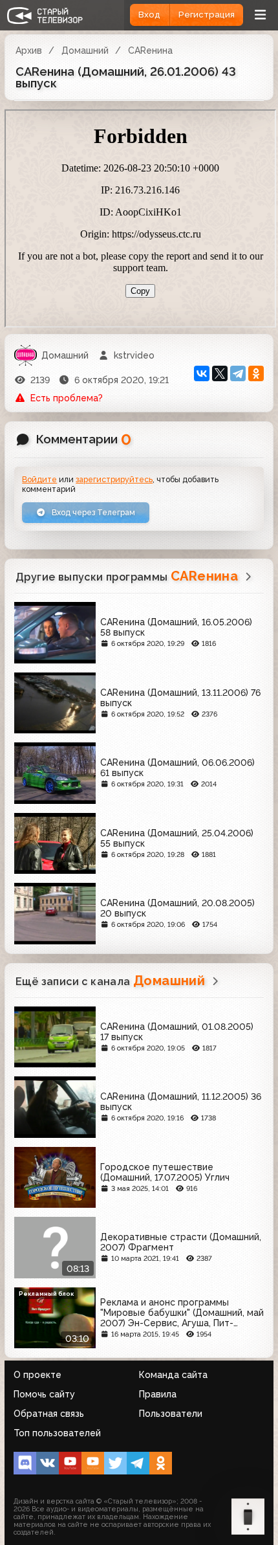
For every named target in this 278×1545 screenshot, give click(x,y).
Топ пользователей (57, 1433)
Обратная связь (49, 1413)
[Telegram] (238, 373)
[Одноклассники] (256, 373)
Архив (29, 50)
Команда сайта (173, 1375)
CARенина (150, 50)
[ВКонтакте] (201, 373)
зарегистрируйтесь (114, 479)
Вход (149, 14)
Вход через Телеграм (92, 512)
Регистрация (206, 14)
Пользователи (170, 1413)
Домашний (85, 50)
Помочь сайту (44, 1394)
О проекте (37, 1375)
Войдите (39, 479)
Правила (157, 1394)
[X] (220, 373)
